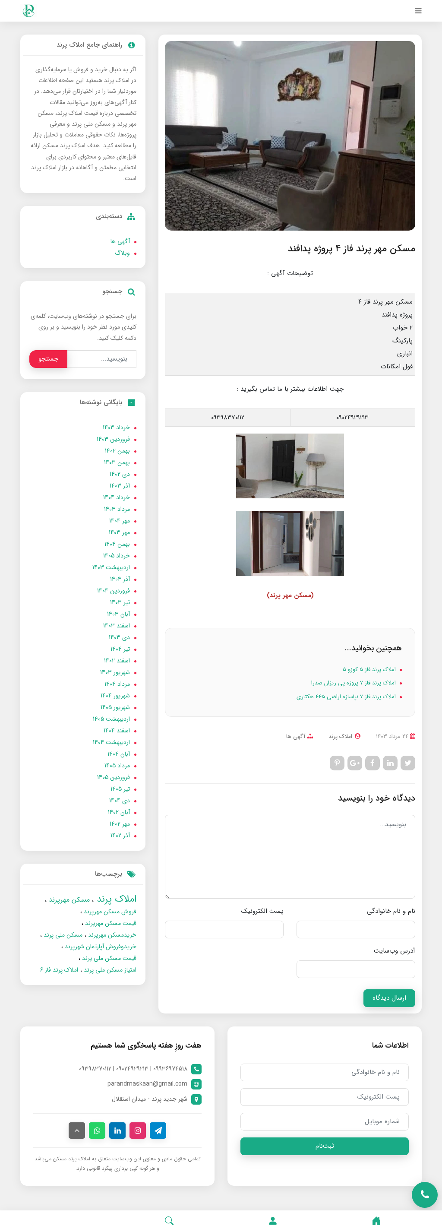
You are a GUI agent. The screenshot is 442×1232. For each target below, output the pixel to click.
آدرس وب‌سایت (394, 951)
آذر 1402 (120, 835)
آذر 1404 (120, 579)
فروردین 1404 (113, 590)
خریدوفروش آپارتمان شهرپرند (99, 946)
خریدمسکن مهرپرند (111, 935)
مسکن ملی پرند (62, 935)
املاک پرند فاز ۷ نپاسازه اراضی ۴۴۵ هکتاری (347, 696)
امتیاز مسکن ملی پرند (109, 970)
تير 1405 (120, 789)
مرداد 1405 (117, 765)
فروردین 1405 (113, 777)
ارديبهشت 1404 (111, 742)
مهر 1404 (119, 521)
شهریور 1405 (115, 707)
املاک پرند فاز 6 (59, 970)
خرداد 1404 (116, 497)
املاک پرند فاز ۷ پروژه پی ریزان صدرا (354, 682)
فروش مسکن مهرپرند (109, 911)
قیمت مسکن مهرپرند (109, 923)
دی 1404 (119, 800)
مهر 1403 (119, 532)
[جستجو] (169, 1221)
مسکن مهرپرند (68, 899)
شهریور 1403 (115, 672)
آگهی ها (295, 736)
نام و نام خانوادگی (391, 911)
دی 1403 (119, 637)
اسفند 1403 (116, 625)
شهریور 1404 (115, 695)
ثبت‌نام (325, 1146)
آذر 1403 (120, 486)
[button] (273, 1221)
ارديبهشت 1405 (111, 719)
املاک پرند (115, 899)
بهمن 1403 (117, 462)
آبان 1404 (118, 754)
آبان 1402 (119, 812)
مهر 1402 (120, 824)
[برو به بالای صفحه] (77, 1130)
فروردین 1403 (113, 439)
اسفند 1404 (117, 730)
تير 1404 (120, 649)
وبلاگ (122, 253)
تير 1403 (120, 602)
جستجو (48, 359)
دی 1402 (120, 474)
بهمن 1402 (117, 451)
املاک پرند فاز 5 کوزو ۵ (370, 669)
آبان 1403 (118, 614)
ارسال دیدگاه (389, 998)
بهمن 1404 (117, 544)
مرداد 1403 (117, 509)
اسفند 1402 (117, 660)
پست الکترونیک (262, 911)
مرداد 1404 (117, 684)
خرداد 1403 (116, 427)
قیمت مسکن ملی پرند (108, 958)
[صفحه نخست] (376, 1221)
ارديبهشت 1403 (111, 567)
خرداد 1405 (116, 556)
